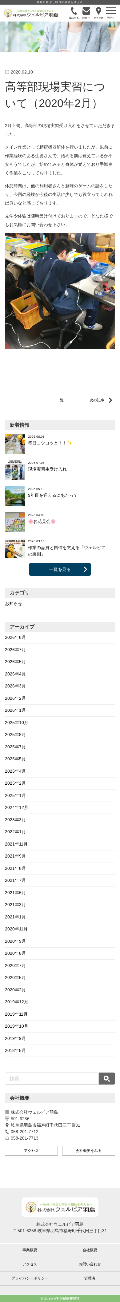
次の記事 (97, 400)
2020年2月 (15, 989)
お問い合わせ (90, 1264)
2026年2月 (15, 698)
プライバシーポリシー (29, 1278)
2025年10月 (16, 722)
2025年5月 (15, 758)
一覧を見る (60, 569)
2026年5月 (15, 661)
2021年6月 (15, 892)
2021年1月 (15, 916)
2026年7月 (15, 649)
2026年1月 (15, 710)
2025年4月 (15, 771)
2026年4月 (15, 673)
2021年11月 (16, 844)
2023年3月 (15, 819)
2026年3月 (15, 685)
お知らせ (13, 603)
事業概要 (29, 1250)
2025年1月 (15, 795)
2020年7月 (15, 965)
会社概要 (89, 1250)
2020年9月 (15, 941)
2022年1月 (15, 831)
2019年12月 (16, 1001)
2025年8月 (15, 734)
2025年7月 (15, 746)
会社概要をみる (89, 1151)
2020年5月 (15, 977)
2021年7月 (15, 880)
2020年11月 (16, 928)
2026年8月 (15, 637)
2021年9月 (15, 856)
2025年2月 (15, 783)
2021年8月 (15, 868)
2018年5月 (15, 1050)
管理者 (89, 1278)
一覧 (60, 400)
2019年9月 (15, 1038)
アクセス (31, 1151)
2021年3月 (15, 904)
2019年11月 (16, 1014)
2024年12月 (16, 807)
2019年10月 (16, 1026)
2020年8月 (15, 953)
